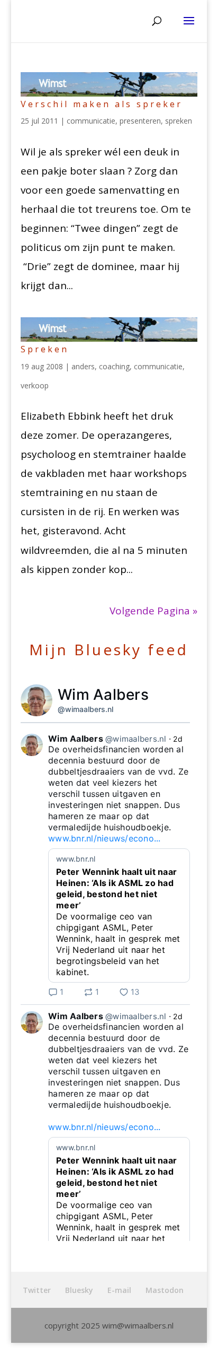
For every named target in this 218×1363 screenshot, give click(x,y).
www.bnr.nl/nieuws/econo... (104, 838)
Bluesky (79, 1290)
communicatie (91, 121)
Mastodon (165, 1290)
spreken (178, 121)
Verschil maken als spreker (102, 104)
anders (83, 366)
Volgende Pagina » (153, 611)
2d (178, 738)
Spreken (45, 349)
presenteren (140, 121)
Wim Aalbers (103, 694)
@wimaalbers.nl (85, 709)
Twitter (37, 1290)
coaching (114, 366)
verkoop (35, 385)
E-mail (119, 1290)
